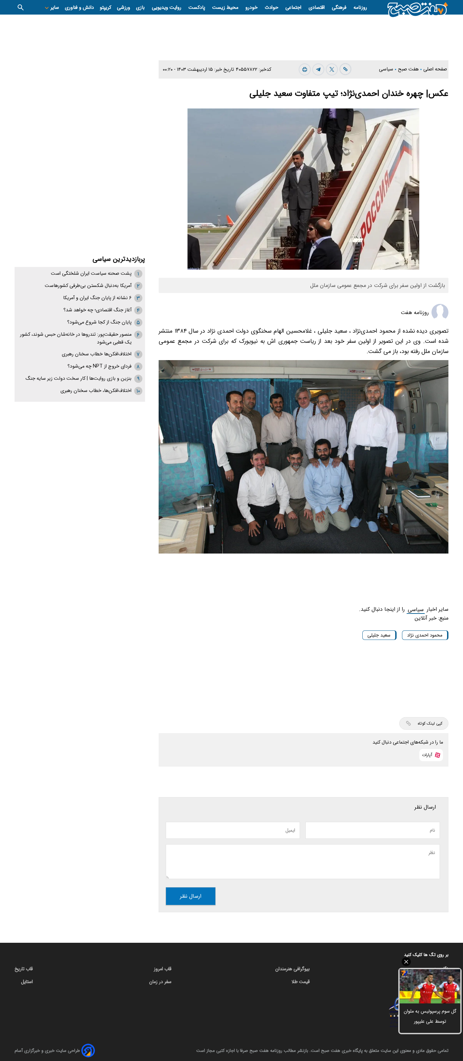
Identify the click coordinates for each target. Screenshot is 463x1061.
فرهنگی (340, 8)
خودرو (252, 8)
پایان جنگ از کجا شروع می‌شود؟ (99, 322)
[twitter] (331, 69)
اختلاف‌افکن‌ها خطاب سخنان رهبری (97, 354)
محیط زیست (226, 8)
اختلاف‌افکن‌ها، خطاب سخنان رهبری (96, 391)
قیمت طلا (300, 981)
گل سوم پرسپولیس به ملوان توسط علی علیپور (430, 1016)
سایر (54, 8)
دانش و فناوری (79, 8)
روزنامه (360, 8)
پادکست (197, 8)
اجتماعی (294, 8)
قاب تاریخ (24, 969)
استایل (27, 981)
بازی (141, 8)
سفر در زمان (160, 981)
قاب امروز (163, 969)
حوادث (272, 8)
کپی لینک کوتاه (430, 723)
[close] (430, 961)
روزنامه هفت (415, 312)
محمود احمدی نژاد (424, 635)
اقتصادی (317, 8)
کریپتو (105, 8)
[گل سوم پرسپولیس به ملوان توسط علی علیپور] (430, 986)
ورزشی (123, 8)
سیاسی (387, 69)
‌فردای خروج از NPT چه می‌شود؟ (99, 366)
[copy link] (345, 69)
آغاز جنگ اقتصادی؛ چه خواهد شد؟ (97, 310)
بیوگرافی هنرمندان (292, 969)
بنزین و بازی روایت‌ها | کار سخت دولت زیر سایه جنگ (78, 378)
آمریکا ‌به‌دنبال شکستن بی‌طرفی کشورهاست (88, 286)
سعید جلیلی (378, 635)
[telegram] (318, 69)
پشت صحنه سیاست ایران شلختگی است (91, 273)
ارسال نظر (190, 896)
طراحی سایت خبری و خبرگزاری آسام (47, 1050)
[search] (21, 7)
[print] (304, 69)
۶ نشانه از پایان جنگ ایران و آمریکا (97, 298)
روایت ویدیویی (167, 8)
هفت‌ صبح (409, 69)
